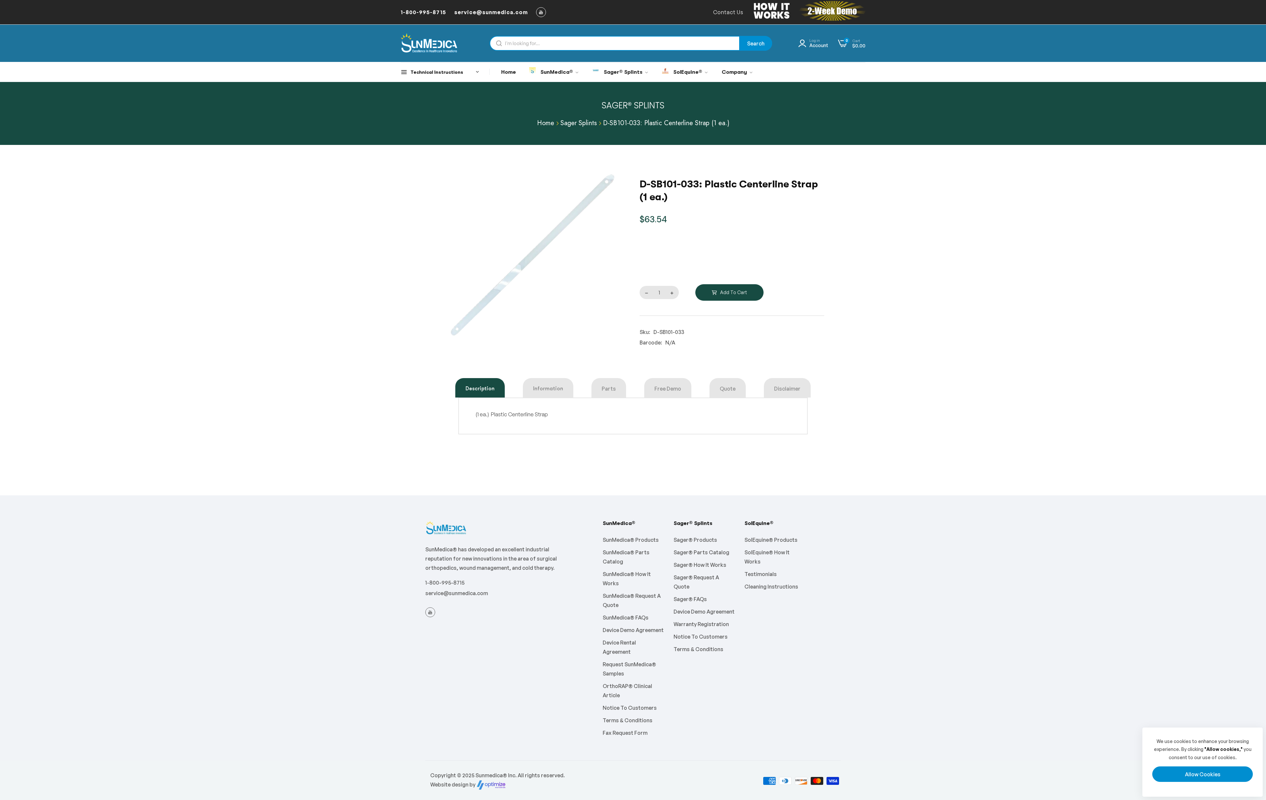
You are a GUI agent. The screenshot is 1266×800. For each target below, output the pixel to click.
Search (756, 43)
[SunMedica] (429, 43)
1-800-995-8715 (445, 582)
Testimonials (760, 574)
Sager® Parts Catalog (701, 552)
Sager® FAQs (690, 599)
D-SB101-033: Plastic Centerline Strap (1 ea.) (666, 123)
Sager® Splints (633, 105)
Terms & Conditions (627, 720)
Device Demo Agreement (633, 630)
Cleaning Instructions (771, 586)
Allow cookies (1203, 774)
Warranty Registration (701, 624)
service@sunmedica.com (456, 593)
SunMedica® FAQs (625, 617)
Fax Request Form (625, 733)
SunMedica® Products (631, 540)
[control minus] (645, 292)
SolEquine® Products (771, 540)
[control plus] (673, 292)
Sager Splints (578, 123)
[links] (542, 12)
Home (545, 123)
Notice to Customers (630, 707)
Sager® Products (695, 540)
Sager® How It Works (700, 565)
